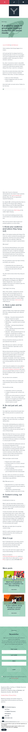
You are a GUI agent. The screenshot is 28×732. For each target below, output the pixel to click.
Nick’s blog (17, 210)
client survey (18, 300)
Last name (14, 655)
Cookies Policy (4, 695)
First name (14, 649)
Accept (4, 729)
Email (14, 661)
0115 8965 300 (8, 718)
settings (16, 727)
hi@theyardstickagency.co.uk (10, 556)
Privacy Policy (14, 678)
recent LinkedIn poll (16, 195)
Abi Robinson (14, 45)
